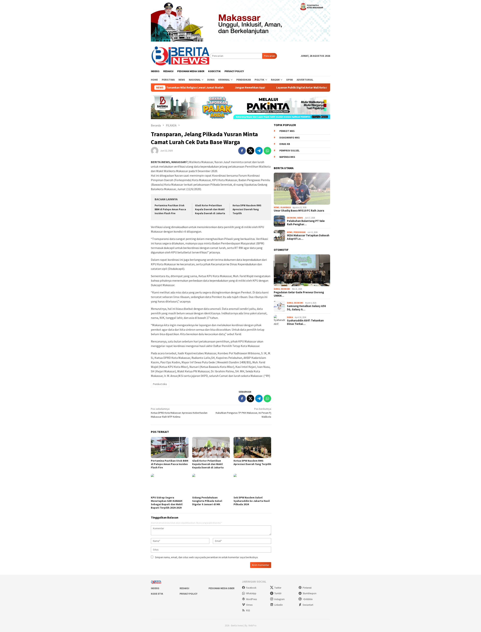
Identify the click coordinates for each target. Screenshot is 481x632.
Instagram (279, 599)
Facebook (251, 587)
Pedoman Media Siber (221, 588)
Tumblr (277, 593)
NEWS (276, 207)
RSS (248, 610)
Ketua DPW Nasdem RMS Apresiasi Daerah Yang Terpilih (247, 209)
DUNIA (277, 289)
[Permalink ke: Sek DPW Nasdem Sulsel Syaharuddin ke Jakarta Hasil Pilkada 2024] (252, 484)
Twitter (277, 587)
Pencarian (269, 55)
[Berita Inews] (180, 55)
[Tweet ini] (250, 150)
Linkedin (278, 604)
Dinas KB (284, 144)
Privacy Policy (188, 593)
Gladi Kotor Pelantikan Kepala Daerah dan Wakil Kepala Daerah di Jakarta (210, 209)
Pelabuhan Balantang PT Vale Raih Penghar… (306, 222)
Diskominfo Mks (289, 137)
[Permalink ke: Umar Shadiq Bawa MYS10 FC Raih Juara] (302, 189)
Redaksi (184, 588)
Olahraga (285, 207)
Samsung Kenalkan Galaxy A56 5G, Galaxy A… (306, 307)
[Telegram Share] (259, 150)
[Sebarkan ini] (242, 150)
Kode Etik (157, 593)
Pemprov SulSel (289, 150)
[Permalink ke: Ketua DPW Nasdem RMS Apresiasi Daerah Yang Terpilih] (252, 447)
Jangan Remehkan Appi (227, 87)
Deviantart (308, 604)
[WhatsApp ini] (267, 150)
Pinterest (307, 587)
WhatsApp (251, 593)
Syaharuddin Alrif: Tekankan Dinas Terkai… (305, 322)
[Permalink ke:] (154, 150)
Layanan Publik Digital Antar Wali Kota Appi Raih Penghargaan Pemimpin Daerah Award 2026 (312, 87)
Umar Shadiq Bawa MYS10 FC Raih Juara (299, 210)
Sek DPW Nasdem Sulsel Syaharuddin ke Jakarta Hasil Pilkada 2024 (252, 501)
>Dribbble (307, 599)
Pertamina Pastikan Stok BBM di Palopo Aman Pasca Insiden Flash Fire (170, 209)
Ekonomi (291, 217)
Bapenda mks (287, 157)
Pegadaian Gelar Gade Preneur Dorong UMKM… (299, 294)
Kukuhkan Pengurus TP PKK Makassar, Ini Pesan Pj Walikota (243, 412)
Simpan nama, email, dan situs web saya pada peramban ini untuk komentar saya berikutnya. (206, 557)
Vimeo (249, 604)
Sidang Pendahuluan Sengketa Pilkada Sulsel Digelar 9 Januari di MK (207, 501)
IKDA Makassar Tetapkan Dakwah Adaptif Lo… (308, 237)
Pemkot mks (160, 384)
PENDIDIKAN (299, 232)
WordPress (251, 599)
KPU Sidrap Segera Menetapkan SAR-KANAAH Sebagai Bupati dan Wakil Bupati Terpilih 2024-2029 (166, 502)
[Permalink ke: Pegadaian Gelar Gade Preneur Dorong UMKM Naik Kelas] (302, 270)
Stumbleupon (309, 593)
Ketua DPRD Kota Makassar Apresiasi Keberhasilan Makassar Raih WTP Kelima (179, 412)
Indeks (155, 588)
